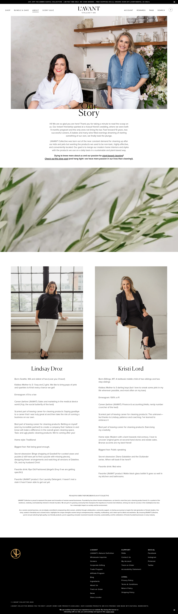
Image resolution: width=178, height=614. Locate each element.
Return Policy (127, 588)
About (35, 10)
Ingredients (95, 581)
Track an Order (96, 589)
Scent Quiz (48, 10)
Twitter (151, 565)
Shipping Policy (128, 592)
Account (128, 10)
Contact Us (126, 557)
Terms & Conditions (129, 584)
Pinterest (151, 561)
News (92, 593)
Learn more (110, 612)
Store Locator (96, 597)
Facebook (152, 553)
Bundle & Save (21, 10)
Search (161, 10)
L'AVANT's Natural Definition (102, 553)
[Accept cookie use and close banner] (174, 610)
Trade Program (96, 569)
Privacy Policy (127, 580)
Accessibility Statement (131, 569)
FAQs (151, 10)
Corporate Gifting (97, 565)
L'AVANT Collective (21, 602)
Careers (93, 561)
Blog (92, 577)
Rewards (141, 10)
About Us (94, 585)
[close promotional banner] (174, 2)
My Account (126, 561)
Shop (7, 10)
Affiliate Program (97, 573)
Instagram (152, 557)
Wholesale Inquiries (98, 557)
